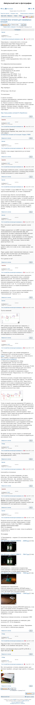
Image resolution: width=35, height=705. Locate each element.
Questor (3, 32)
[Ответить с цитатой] (31, 116)
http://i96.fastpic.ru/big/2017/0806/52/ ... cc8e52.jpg (15, 593)
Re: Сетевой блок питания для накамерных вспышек (14, 126)
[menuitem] (3, 9)
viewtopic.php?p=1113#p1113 (9, 359)
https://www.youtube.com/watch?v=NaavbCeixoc (14, 113)
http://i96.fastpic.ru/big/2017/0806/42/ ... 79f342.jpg (15, 573)
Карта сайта (3, 15)
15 (7, 35)
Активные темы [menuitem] (14, 13)
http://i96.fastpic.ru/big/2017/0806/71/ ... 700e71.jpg (15, 554)
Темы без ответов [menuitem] (5, 13)
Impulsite (4, 119)
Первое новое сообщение (9, 27)
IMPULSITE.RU (25, 700)
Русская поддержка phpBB (17, 702)
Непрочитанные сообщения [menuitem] (27, 13)
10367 (8, 123)
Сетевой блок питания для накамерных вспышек (16, 21)
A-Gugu (3, 443)
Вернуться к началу (6, 116)
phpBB (14, 699)
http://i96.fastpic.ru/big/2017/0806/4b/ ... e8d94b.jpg (15, 541)
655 (8, 447)
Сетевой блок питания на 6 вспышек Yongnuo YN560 (15, 134)
